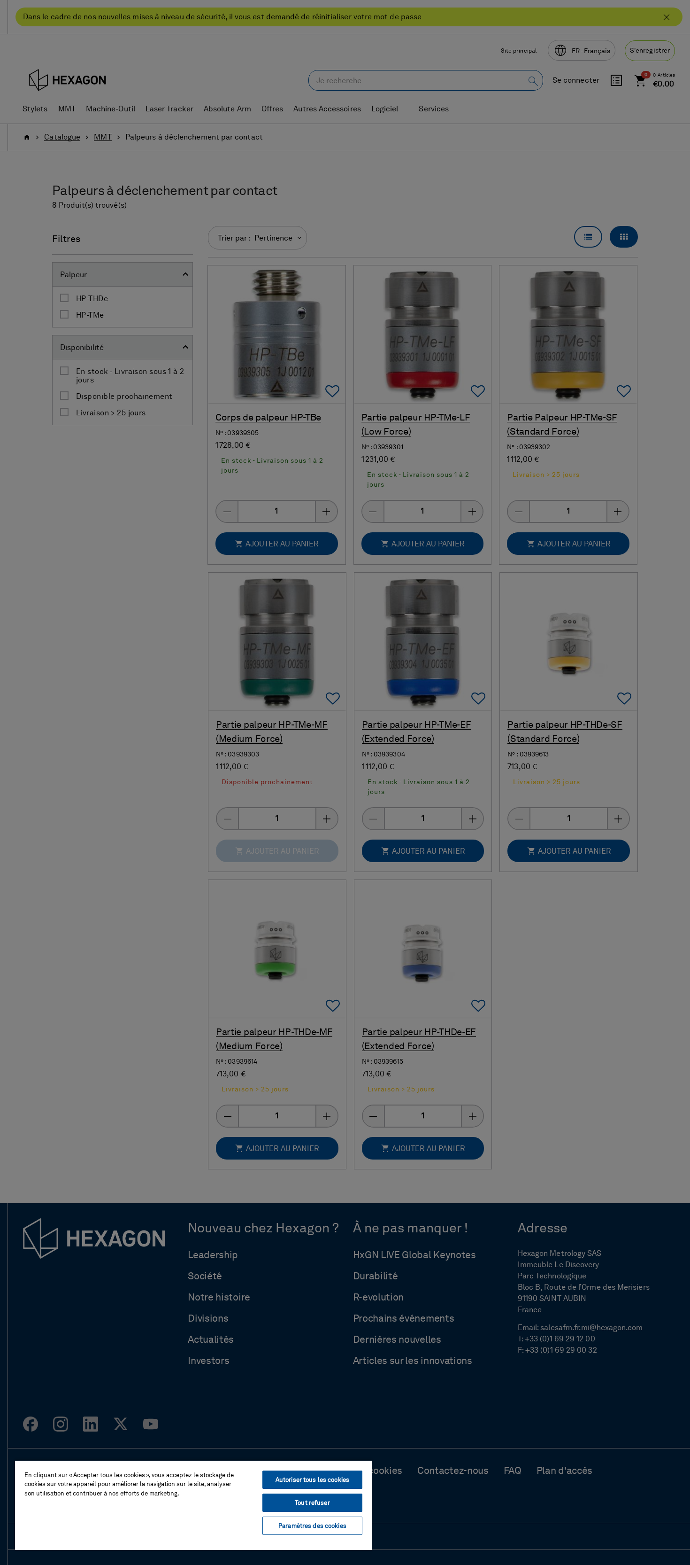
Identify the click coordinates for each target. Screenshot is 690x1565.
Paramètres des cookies (312, 1525)
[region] (193, 1505)
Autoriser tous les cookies (312, 1479)
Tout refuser (312, 1502)
